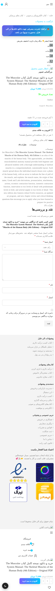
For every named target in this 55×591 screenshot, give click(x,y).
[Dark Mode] (5, 586)
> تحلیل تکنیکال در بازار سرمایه (40, 347)
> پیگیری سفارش (46, 424)
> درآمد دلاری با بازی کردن (42, 369)
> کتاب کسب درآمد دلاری (43, 343)
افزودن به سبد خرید (29, 124)
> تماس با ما (48, 439)
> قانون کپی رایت (46, 443)
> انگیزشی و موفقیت (45, 408)
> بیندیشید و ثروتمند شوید (43, 351)
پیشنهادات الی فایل (46, 338)
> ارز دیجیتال (48, 392)
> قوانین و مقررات (46, 427)
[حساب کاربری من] (6, 4)
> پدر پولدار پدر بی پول (44, 355)
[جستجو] (43, 4)
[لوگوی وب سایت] (27, 4)
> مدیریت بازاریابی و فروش (42, 388)
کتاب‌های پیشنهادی (46, 365)
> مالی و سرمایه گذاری (44, 400)
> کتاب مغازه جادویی (45, 377)
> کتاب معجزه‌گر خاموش (43, 373)
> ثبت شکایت (48, 431)
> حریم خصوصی (47, 435)
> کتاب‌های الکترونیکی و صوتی (41, 404)
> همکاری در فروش (45, 419)
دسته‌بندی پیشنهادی (46, 384)
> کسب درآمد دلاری (45, 396)
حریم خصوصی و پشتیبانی (43, 415)
